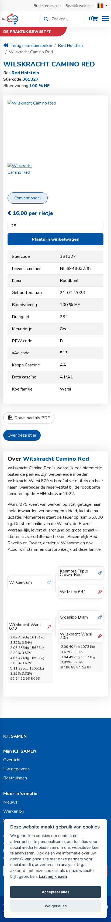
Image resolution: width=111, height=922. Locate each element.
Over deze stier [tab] (22, 435)
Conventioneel (27, 198)
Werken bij (13, 811)
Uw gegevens (16, 769)
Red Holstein (70, 46)
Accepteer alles (55, 892)
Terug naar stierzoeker (31, 46)
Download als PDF (31, 418)
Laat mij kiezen (53, 876)
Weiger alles (56, 906)
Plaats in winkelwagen (55, 239)
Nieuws (10, 802)
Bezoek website (79, 5)
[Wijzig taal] (102, 5)
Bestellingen (15, 778)
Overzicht (12, 760)
